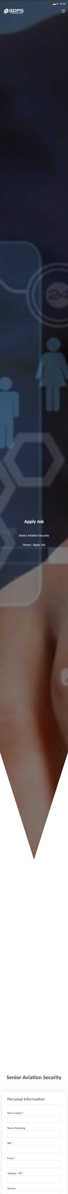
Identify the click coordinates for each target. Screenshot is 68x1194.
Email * (11, 1158)
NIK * (10, 1143)
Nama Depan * (15, 1113)
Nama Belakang (16, 1128)
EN (64, 4)
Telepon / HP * (15, 1173)
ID (57, 4)
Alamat (11, 1188)
